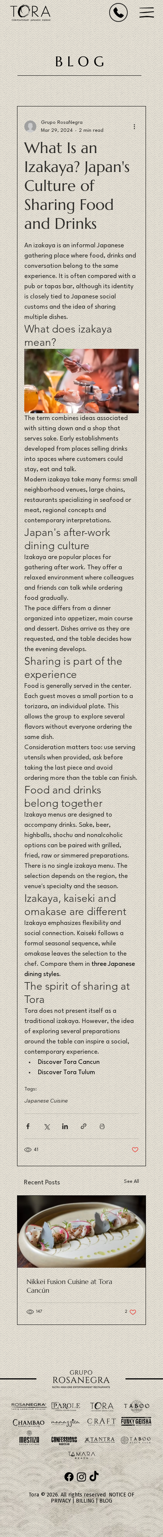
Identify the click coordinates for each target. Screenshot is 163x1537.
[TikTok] (94, 1477)
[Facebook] (69, 1477)
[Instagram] (81, 1477)
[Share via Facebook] (27, 1126)
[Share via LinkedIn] (65, 1126)
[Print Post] (102, 1126)
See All (131, 1181)
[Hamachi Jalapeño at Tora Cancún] (81, 1232)
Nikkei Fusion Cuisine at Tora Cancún (69, 1286)
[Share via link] (83, 1126)
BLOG (105, 1501)
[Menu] (147, 12)
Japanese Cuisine (46, 1101)
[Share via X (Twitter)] (46, 1126)
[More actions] (134, 126)
